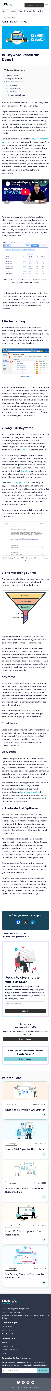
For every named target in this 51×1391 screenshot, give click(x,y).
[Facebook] (18, 922)
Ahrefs (28, 376)
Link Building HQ (16, 482)
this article (25, 471)
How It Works (7, 1326)
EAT (23, 449)
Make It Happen (25, 1039)
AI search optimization (29, 792)
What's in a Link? (8, 1330)
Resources (12, 11)
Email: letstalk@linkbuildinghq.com (15, 1308)
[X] (25, 922)
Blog (20, 11)
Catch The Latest (12, 1226)
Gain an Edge (9, 17)
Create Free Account (34, 5)
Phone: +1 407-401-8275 (11, 1312)
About (4, 1343)
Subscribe (43, 1370)
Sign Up (25, 1011)
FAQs (4, 1353)
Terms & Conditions (10, 1350)
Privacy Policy (7, 1346)
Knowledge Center (9, 1334)
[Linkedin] (33, 922)
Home (4, 11)
